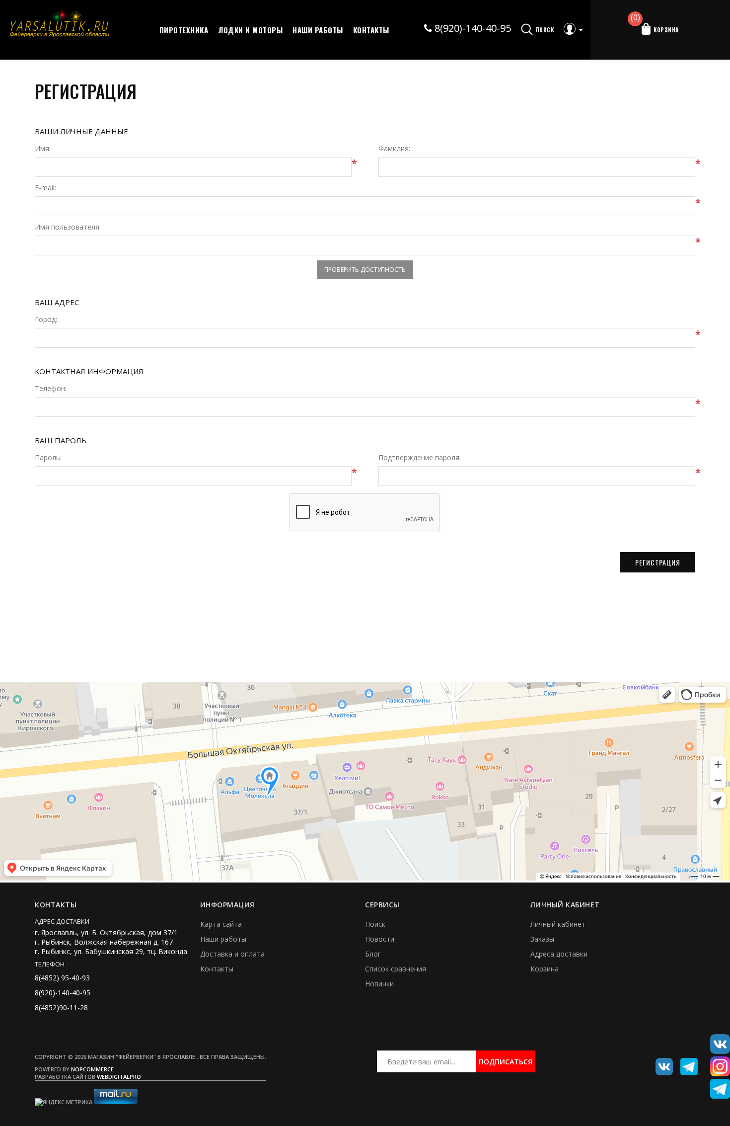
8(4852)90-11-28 (61, 1007)
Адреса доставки (558, 954)
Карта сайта (221, 924)
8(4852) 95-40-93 (62, 977)
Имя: (43, 148)
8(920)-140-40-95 (471, 28)
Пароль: (48, 457)
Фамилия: (394, 148)
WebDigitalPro (119, 1076)
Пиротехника (184, 29)
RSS (685, 1063)
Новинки (379, 983)
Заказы (542, 939)
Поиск (375, 924)
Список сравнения (395, 968)
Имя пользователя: (68, 227)
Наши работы (317, 29)
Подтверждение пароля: (419, 457)
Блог (373, 954)
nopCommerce (92, 1069)
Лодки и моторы (250, 29)
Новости (379, 939)
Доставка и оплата (232, 954)
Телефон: (51, 388)
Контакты (371, 29)
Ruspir (660, 1063)
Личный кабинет (557, 924)
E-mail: (45, 187)
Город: (46, 319)
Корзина (544, 968)
